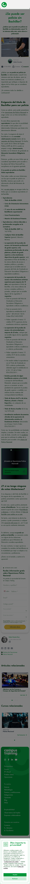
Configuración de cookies (11, 861)
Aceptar (15, 874)
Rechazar (15, 878)
